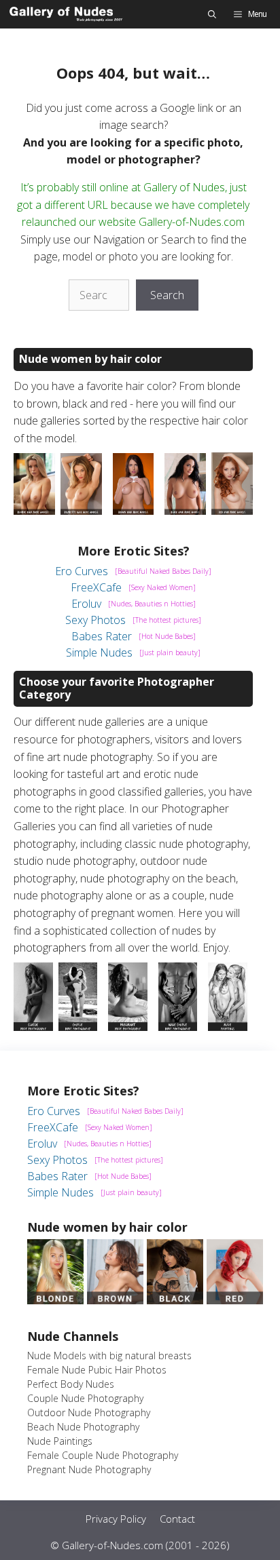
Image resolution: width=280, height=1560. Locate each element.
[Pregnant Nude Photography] (127, 1026)
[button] (212, 14)
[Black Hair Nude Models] (185, 510)
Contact (177, 1518)
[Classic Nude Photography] (33, 1026)
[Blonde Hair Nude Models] (34, 510)
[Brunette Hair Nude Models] (81, 510)
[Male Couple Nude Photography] (178, 1026)
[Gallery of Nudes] (66, 14)
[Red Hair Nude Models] (232, 510)
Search (167, 295)
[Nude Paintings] (227, 1026)
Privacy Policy (116, 1518)
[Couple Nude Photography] (78, 1026)
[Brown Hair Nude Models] (133, 510)
